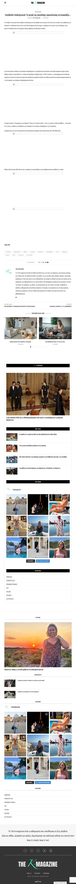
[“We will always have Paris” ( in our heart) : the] (16, 504)
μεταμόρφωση (49, 251)
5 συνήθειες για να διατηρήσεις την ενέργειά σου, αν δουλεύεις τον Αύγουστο (39, 468)
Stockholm (8, 251)
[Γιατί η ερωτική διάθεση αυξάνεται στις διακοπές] (11, 448)
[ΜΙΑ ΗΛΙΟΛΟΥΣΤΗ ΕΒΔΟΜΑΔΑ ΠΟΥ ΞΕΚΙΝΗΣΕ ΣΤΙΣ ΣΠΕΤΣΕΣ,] (38, 768)
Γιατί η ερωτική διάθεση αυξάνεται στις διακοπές (32, 445)
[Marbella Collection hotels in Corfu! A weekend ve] (16, 547)
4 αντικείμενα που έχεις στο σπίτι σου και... (55, 341)
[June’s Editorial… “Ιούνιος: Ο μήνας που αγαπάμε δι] (59, 547)
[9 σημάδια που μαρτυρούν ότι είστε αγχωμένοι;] (9, 694)
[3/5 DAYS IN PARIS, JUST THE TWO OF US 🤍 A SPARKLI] (38, 723)
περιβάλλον (64, 251)
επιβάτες (25, 251)
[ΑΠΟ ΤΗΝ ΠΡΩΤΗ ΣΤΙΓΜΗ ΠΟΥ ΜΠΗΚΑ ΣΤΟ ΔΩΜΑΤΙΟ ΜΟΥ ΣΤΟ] (61, 745)
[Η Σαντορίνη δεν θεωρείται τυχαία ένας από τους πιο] (38, 526)
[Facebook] (25, 850)
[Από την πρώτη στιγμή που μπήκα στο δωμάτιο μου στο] (59, 526)
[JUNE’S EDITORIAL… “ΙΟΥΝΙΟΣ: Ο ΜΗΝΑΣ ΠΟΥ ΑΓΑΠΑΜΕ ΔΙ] (61, 768)
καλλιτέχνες (40, 251)
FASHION (8, 595)
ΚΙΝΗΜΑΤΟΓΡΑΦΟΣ (11, 584)
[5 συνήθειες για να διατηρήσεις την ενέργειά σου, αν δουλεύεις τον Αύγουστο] (11, 471)
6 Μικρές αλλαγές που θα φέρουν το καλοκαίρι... (21, 341)
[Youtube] (44, 850)
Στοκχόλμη (21, 255)
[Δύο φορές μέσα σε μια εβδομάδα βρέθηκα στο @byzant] (16, 526)
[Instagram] (38, 850)
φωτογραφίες (29, 255)
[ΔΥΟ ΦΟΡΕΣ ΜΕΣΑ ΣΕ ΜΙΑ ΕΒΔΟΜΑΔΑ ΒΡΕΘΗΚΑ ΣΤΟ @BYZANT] (15, 745)
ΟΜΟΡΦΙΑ (9, 577)
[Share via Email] (47, 262)
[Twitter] (31, 850)
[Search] (71, 3)
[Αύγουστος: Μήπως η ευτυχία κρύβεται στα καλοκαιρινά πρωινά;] (38, 644)
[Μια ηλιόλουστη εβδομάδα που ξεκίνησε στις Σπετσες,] (38, 547)
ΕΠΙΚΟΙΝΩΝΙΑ (46, 873)
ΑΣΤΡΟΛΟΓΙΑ (9, 599)
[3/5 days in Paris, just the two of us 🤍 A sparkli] (38, 504)
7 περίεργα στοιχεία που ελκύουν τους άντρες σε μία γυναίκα (30, 680)
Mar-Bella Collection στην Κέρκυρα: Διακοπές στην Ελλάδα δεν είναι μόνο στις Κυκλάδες (43, 457)
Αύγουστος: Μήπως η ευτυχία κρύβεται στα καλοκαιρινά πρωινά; (23, 669)
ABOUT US (29, 873)
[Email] (50, 850)
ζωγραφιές (32, 251)
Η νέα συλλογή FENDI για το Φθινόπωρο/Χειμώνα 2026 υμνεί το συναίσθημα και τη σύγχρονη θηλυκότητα (34, 419)
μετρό (57, 251)
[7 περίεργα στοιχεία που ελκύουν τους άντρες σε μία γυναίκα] (9, 683)
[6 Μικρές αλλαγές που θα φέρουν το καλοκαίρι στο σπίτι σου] (20, 328)
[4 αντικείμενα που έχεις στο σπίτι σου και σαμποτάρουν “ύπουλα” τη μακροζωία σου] (55, 328)
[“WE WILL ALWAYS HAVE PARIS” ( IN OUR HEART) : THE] (15, 723)
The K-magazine (36, 18)
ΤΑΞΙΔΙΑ (8, 591)
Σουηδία (7, 255)
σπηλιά (13, 255)
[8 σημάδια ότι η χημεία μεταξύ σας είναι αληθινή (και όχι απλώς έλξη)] (11, 437)
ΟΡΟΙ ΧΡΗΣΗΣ (37, 873)
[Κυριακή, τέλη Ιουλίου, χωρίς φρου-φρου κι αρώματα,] (59, 504)
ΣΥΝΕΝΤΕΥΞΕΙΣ (10, 580)
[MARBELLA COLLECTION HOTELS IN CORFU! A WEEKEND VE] (15, 768)
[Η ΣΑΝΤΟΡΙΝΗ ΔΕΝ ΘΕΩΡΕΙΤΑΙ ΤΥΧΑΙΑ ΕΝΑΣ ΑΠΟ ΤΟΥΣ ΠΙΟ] (38, 745)
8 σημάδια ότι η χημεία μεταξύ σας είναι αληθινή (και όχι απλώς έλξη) (38, 434)
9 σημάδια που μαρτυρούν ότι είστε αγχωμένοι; (28, 691)
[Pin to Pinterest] (45, 262)
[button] (6, 332)
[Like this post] (40, 262)
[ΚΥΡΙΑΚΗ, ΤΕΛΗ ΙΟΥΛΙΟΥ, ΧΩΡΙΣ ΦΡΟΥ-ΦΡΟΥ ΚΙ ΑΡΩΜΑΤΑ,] (61, 723)
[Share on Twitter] (43, 262)
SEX (7, 588)
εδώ (9, 245)
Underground (17, 251)
